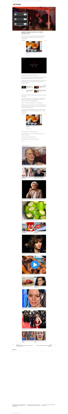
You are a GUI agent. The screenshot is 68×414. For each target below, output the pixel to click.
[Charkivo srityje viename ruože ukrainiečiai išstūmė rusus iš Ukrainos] (49, 377)
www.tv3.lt (22, 141)
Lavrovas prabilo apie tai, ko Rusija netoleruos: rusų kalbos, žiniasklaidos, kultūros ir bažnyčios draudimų (34, 405)
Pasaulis (22, 34)
